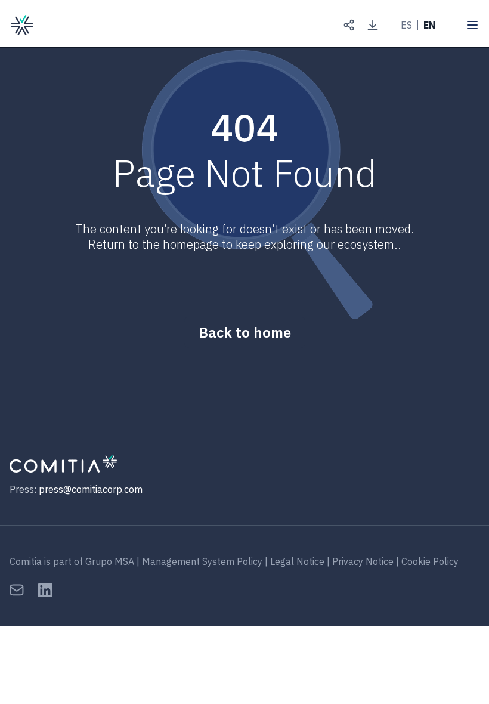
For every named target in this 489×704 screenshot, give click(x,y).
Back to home (245, 332)
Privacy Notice (363, 561)
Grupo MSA (109, 561)
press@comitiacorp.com (91, 489)
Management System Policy (202, 561)
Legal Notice (297, 561)
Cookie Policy (430, 561)
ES (406, 25)
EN (429, 25)
